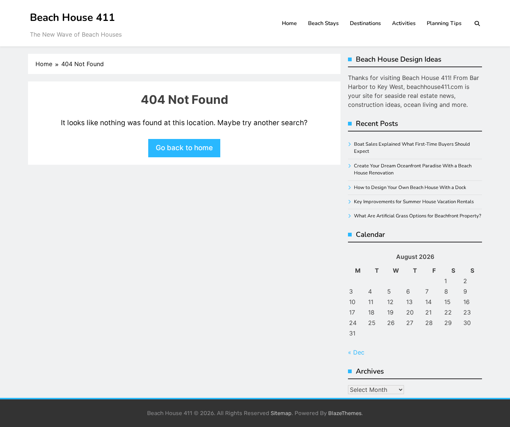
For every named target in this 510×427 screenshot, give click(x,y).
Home (289, 23)
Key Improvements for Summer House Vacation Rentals (414, 201)
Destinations (365, 23)
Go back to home (184, 147)
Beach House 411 (72, 17)
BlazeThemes (344, 413)
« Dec (356, 352)
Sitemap (281, 413)
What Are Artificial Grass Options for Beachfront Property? (417, 216)
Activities (404, 23)
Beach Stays (323, 23)
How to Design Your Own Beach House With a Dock (410, 187)
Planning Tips (444, 23)
